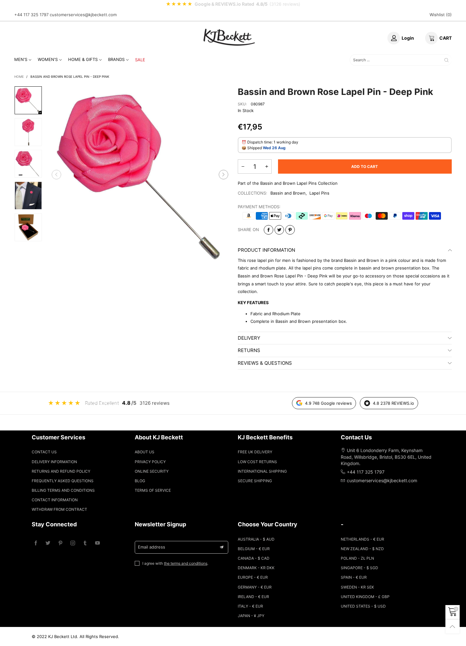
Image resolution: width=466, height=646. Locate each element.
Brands (116, 59)
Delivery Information (54, 461)
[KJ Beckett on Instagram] (73, 543)
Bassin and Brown (288, 193)
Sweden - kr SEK (357, 587)
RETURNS (249, 350)
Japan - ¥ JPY (251, 615)
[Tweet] (279, 230)
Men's (20, 59)
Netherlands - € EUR (362, 539)
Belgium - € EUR (254, 548)
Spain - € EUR (354, 577)
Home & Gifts (83, 59)
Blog (140, 480)
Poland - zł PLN (357, 558)
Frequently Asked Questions (63, 480)
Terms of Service (153, 490)
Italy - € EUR (250, 606)
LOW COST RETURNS (257, 461)
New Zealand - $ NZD (362, 548)
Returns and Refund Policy (61, 471)
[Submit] (446, 59)
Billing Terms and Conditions (63, 490)
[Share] (268, 230)
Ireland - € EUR (253, 596)
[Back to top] (452, 626)
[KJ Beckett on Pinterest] (60, 543)
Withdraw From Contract (59, 509)
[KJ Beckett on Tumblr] (85, 543)
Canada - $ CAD (253, 558)
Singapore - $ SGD (359, 567)
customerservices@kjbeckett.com (83, 14)
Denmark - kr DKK (256, 567)
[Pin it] (290, 230)
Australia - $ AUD (256, 539)
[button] (56, 174)
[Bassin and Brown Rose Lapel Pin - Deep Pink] (140, 174)
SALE (140, 59)
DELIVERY (249, 338)
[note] (233, 4)
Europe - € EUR (253, 577)
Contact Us (44, 452)
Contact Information (55, 499)
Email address (151, 546)
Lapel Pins (319, 193)
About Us (144, 452)
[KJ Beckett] (229, 37)
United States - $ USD (363, 606)
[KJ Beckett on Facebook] (36, 543)
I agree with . (175, 563)
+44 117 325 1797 (31, 14)
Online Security (152, 471)
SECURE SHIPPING (255, 480)
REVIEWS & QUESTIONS (265, 363)
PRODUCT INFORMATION (266, 250)
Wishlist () (441, 14)
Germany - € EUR (255, 587)
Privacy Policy (150, 461)
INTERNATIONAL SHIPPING (262, 471)
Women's (48, 59)
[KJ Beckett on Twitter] (48, 543)
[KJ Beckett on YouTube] (97, 543)
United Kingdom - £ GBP (365, 596)
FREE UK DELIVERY (255, 452)
